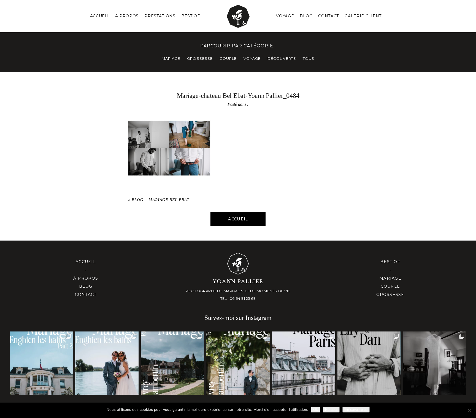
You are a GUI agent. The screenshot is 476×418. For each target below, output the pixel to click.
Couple (390, 286)
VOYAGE (252, 58)
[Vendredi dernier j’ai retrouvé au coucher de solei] (369, 363)
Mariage (390, 278)
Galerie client (363, 16)
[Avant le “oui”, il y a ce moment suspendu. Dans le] (434, 363)
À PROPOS (127, 16)
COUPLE (228, 58)
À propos (85, 278)
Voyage (285, 16)
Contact (328, 16)
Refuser (331, 410)
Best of (390, 261)
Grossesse (390, 294)
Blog (306, 16)
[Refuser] (469, 410)
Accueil (99, 16)
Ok (315, 410)
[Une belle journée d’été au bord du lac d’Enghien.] (107, 363)
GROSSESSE (199, 58)
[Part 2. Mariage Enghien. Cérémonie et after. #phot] (41, 363)
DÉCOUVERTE (281, 58)
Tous (308, 58)
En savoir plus (356, 410)
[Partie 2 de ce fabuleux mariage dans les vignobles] (172, 363)
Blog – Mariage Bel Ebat (160, 200)
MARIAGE (171, 58)
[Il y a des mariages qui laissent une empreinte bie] (238, 363)
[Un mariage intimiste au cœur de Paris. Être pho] (303, 363)
